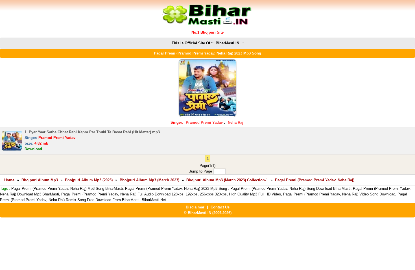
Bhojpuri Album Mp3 (39, 180)
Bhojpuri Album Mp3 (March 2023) (149, 180)
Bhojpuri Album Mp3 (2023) (89, 180)
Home (9, 180)
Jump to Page (201, 171)
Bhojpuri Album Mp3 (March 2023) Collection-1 (227, 180)
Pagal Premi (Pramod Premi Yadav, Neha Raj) (314, 180)
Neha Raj (235, 122)
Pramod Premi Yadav (204, 122)
